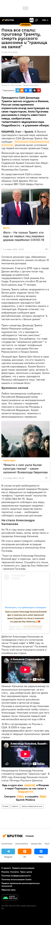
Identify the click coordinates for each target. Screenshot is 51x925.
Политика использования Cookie (16, 879)
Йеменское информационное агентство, (25, 143)
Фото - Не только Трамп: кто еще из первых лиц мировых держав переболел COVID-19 (23, 236)
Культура (9, 460)
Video (20, 796)
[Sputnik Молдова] (8, 21)
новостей (29, 785)
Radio (43, 796)
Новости (14, 806)
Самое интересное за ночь (32, 806)
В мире (5, 806)
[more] (46, 249)
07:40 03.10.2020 (9, 52)
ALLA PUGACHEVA (33, 626)
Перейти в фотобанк (31, 85)
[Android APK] (10, 898)
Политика (6, 843)
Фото (6, 228)
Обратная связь (8, 890)
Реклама (5, 872)
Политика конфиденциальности (16, 875)
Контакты (14, 872)
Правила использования (23, 868)
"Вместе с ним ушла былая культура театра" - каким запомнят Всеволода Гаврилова (25, 468)
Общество (36, 843)
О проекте (6, 868)
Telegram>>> (25, 791)
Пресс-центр (26, 872)
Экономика (21, 843)
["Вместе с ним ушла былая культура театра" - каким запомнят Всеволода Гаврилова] (25, 439)
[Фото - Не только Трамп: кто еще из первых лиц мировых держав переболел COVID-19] (25, 207)
